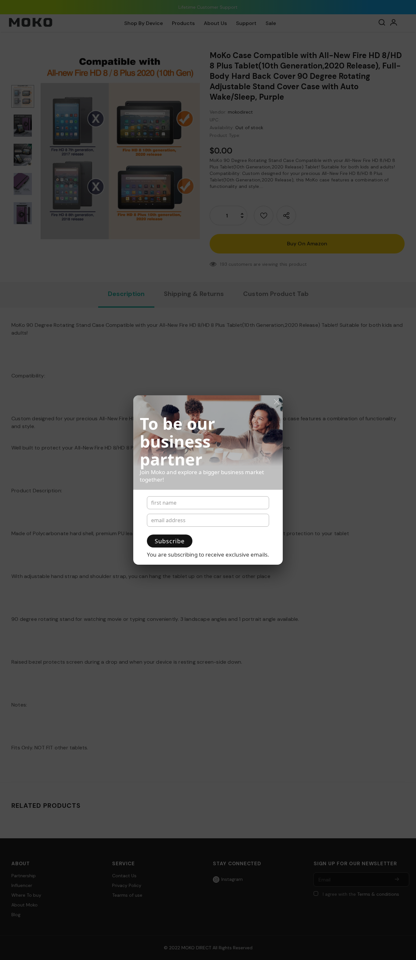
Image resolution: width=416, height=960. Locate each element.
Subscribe (170, 541)
